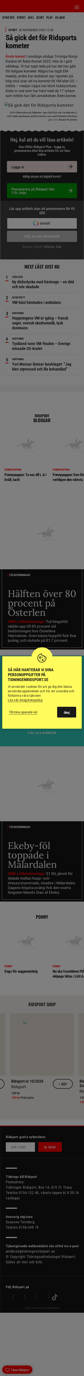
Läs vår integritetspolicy (25, 700)
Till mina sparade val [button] (23, 712)
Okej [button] (66, 712)
